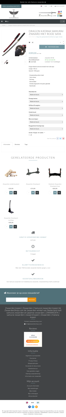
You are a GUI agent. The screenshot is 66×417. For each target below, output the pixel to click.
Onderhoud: (32, 112)
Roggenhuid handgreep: (36, 126)
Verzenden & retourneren (33, 366)
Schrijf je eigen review (56, 37)
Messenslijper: (33, 119)
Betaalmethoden (33, 363)
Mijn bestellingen (33, 388)
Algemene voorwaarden (33, 355)
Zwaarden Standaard (33, 184)
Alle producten (33, 396)
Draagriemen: (33, 98)
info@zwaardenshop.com (34, 324)
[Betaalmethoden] (27, 402)
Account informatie (33, 386)
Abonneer (32, 299)
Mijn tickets (33, 391)
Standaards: (33, 91)
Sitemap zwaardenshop (33, 373)
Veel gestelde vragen (33, 371)
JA (31, 135)
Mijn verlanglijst (33, 393)
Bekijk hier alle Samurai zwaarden (32, 2)
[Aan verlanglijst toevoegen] (29, 42)
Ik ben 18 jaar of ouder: (37, 132)
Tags (26, 144)
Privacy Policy (33, 361)
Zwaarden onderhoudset (11, 184)
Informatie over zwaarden (33, 376)
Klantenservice (33, 368)
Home (4, 25)
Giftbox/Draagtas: (34, 105)
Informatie (7, 144)
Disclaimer (33, 358)
